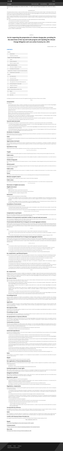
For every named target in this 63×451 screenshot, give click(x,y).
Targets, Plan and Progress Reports (14, 57)
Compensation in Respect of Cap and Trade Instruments (17, 70)
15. (8, 87)
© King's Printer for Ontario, (13, 447)
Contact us (19, 445)
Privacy (14, 445)
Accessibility (9, 445)
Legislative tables (52, 4)
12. (8, 81)
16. (8, 91)
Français (53, 1)
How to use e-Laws (35, 4)
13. (8, 83)
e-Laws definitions (43, 4)
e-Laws (9, 4)
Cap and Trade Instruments (12, 65)
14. (8, 85)
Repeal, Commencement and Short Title (15, 89)
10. (8, 78)
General (9, 74)
